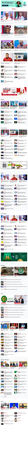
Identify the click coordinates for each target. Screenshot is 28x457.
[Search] (3, 9)
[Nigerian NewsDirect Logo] (14, 9)
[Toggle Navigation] (2, 9)
